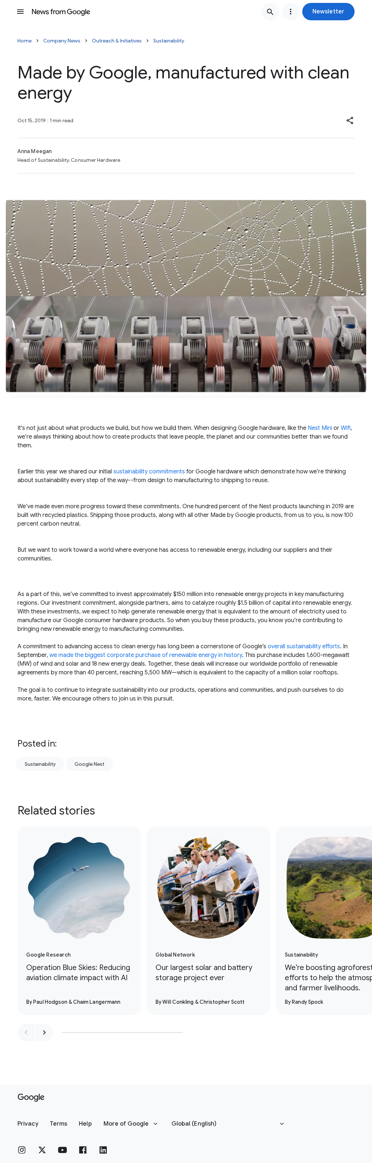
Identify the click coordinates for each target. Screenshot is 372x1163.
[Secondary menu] (290, 11)
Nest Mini (320, 428)
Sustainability (168, 40)
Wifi (346, 428)
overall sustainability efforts (304, 646)
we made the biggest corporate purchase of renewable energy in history (145, 655)
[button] (328, 11)
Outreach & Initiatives (117, 40)
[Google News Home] (61, 11)
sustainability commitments (149, 471)
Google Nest (89, 764)
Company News (61, 40)
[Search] (270, 11)
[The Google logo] (31, 1097)
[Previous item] (26, 1032)
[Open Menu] (20, 11)
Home (24, 40)
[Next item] (44, 1032)
